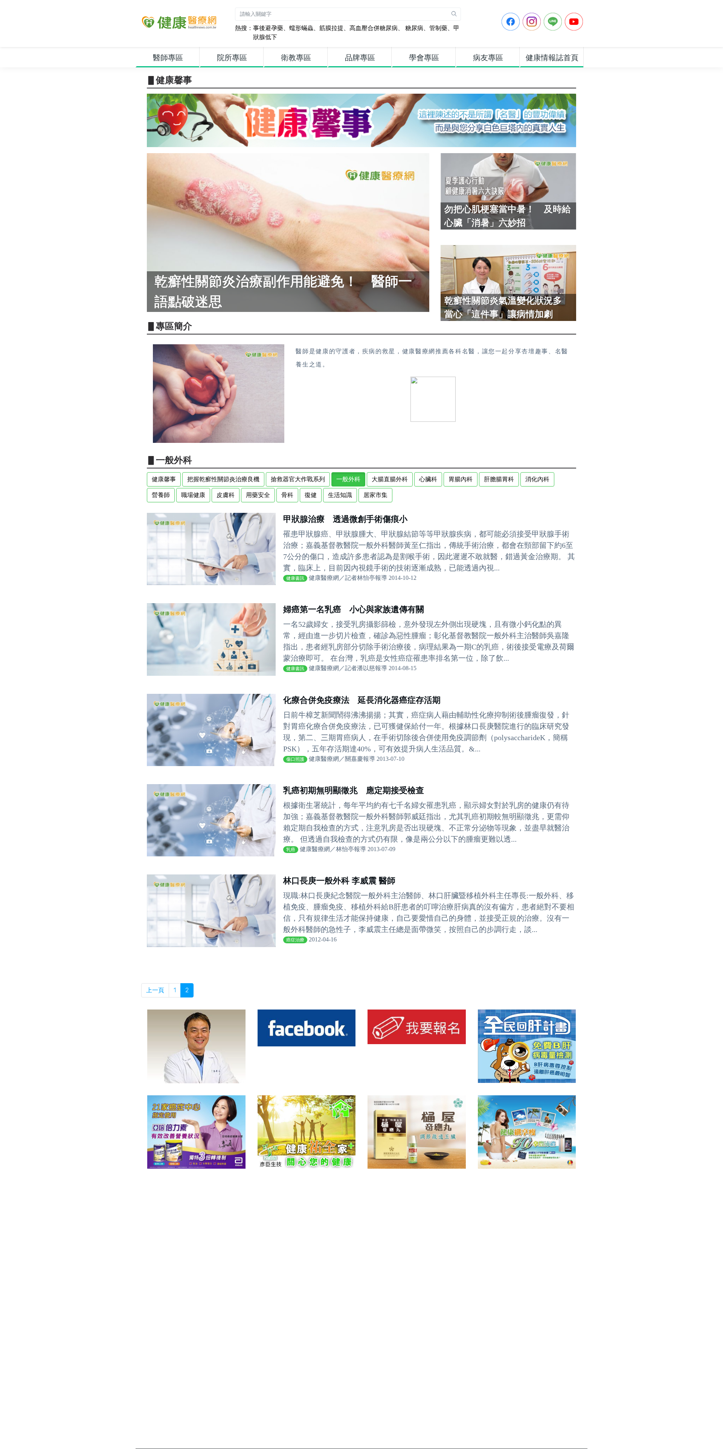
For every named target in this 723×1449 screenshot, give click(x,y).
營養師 (161, 495)
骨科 (287, 495)
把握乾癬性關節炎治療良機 (223, 479)
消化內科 (537, 479)
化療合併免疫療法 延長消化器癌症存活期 (362, 700)
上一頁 (155, 990)
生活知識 (340, 495)
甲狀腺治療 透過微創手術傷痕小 (345, 519)
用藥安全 (258, 495)
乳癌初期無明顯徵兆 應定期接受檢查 (353, 790)
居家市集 (375, 495)
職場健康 (193, 495)
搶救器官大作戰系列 (298, 479)
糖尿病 (413, 28)
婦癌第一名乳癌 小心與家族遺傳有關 (353, 609)
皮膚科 (226, 495)
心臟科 (428, 479)
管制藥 (438, 28)
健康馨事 (164, 479)
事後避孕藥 (268, 28)
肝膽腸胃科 (499, 479)
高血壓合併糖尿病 (373, 28)
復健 (311, 495)
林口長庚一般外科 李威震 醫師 (339, 880)
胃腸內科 (460, 479)
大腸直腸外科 (390, 479)
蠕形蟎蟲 (301, 28)
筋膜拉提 (331, 28)
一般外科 (348, 479)
